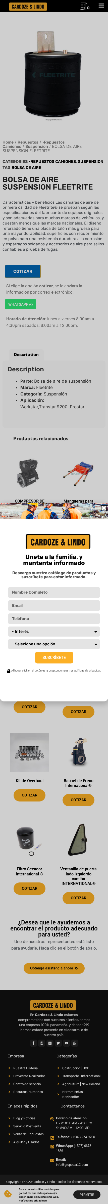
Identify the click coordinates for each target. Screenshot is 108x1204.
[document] (54, 602)
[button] (103, 508)
